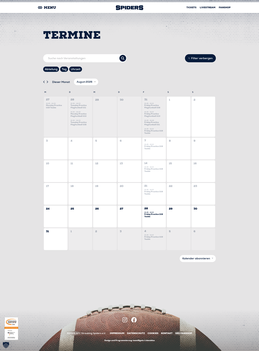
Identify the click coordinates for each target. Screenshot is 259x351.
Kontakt (167, 333)
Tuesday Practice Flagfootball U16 (79, 123)
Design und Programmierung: (118, 340)
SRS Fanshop (183, 333)
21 (145, 185)
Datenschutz (136, 333)
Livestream (207, 7)
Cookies (153, 333)
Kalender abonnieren (196, 258)
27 (47, 99)
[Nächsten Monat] (47, 82)
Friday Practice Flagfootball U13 (152, 115)
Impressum (117, 333)
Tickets (191, 7)
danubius (150, 340)
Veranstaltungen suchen (122, 58)
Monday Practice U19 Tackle (54, 106)
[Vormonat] (44, 82)
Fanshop (225, 7)
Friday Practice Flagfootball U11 (152, 123)
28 (72, 99)
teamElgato (138, 340)
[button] (6, 345)
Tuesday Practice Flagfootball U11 (79, 106)
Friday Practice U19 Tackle (153, 132)
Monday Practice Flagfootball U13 (78, 115)
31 (145, 99)
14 (145, 163)
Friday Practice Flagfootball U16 (152, 106)
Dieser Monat (61, 82)
